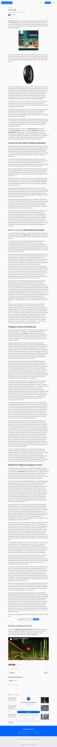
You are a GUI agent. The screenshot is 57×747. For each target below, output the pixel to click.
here (9, 616)
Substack (23, 744)
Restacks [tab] (15, 680)
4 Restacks (21, 664)
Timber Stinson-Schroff (15, 709)
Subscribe (48, 2)
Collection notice (37, 739)
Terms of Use (34, 714)
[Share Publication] (43, 3)
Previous (12, 672)
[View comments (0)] (13, 18)
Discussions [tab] (17, 694)
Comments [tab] (11, 680)
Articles (10, 7)
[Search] (41, 3)
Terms (32, 739)
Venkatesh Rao (14, 717)
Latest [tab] (12, 694)
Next (45, 672)
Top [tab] (9, 694)
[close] (39, 697)
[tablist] (13, 681)
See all (10, 722)
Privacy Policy (37, 715)
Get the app (34, 741)
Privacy (28, 739)
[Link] (7, 143)
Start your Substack (25, 741)
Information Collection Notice (28, 715)
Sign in (53, 2)
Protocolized (13, 14)
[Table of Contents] (1, 373)
